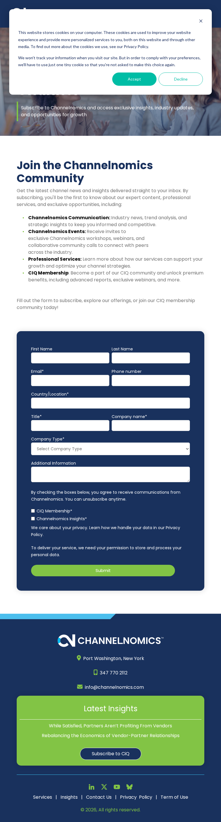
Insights (69, 797)
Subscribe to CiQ (110, 753)
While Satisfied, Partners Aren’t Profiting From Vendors (110, 725)
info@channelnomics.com (114, 687)
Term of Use (174, 797)
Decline (181, 79)
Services (42, 797)
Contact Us (99, 797)
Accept (134, 79)
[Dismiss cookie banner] (201, 21)
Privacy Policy (136, 797)
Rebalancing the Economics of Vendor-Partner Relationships (111, 735)
